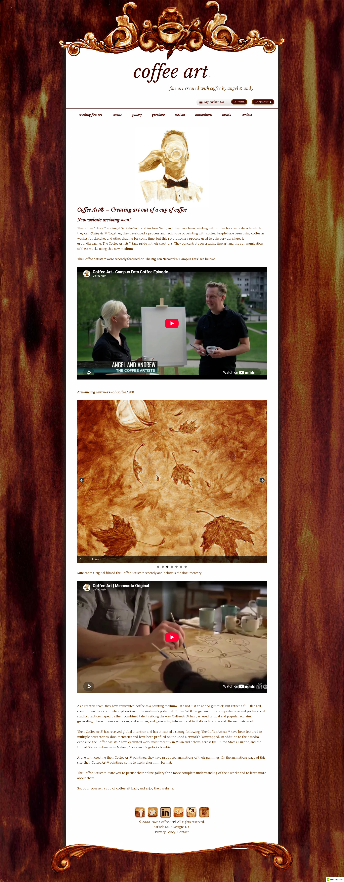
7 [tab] (186, 567)
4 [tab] (172, 567)
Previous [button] (82, 480)
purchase (158, 115)
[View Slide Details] (172, 481)
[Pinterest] (178, 814)
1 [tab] (158, 567)
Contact (183, 832)
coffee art (171, 71)
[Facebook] (139, 814)
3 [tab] (167, 567)
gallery (137, 115)
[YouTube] (191, 814)
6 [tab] (181, 567)
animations (203, 115)
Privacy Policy (165, 832)
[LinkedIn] (165, 814)
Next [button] (262, 480)
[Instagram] (204, 814)
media (226, 115)
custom (180, 115)
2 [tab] (163, 567)
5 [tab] (176, 567)
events (117, 115)
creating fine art (90, 115)
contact (247, 115)
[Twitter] (152, 814)
